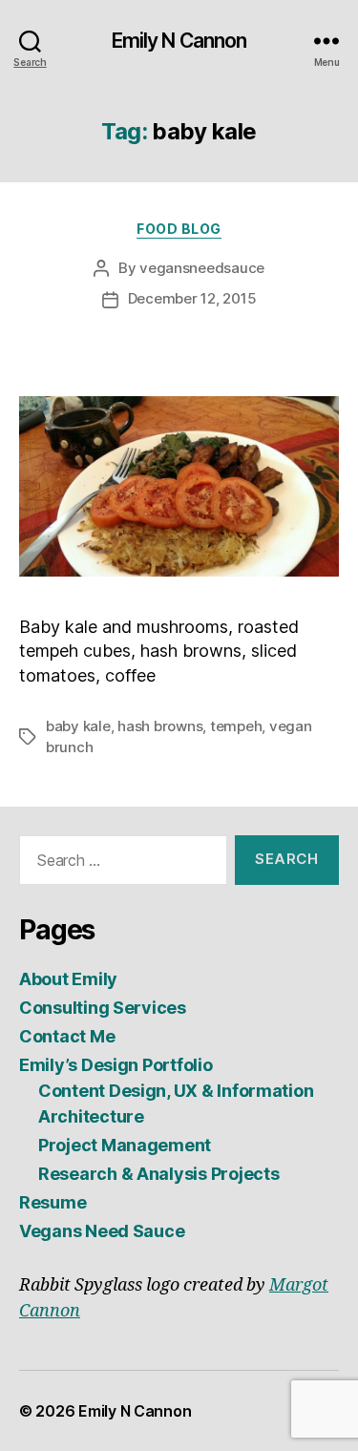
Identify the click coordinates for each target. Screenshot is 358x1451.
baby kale (78, 726)
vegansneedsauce (201, 268)
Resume (52, 1202)
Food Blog (179, 229)
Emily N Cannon (179, 41)
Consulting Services (102, 1008)
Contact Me (67, 1036)
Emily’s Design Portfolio (116, 1065)
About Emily (68, 979)
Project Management (124, 1145)
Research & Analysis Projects (158, 1174)
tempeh (236, 726)
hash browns (159, 726)
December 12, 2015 (192, 298)
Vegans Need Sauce (101, 1231)
